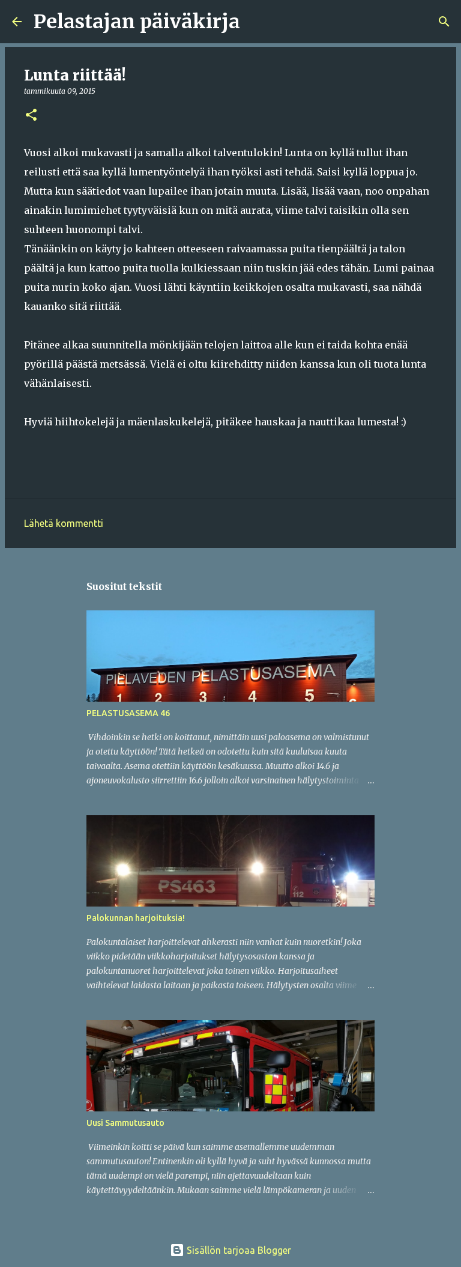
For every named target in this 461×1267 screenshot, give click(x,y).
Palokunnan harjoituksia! (135, 918)
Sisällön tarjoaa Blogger (237, 1250)
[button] (31, 116)
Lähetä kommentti (63, 523)
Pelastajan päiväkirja (137, 22)
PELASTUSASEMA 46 (128, 713)
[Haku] (257, 21)
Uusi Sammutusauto (125, 1123)
